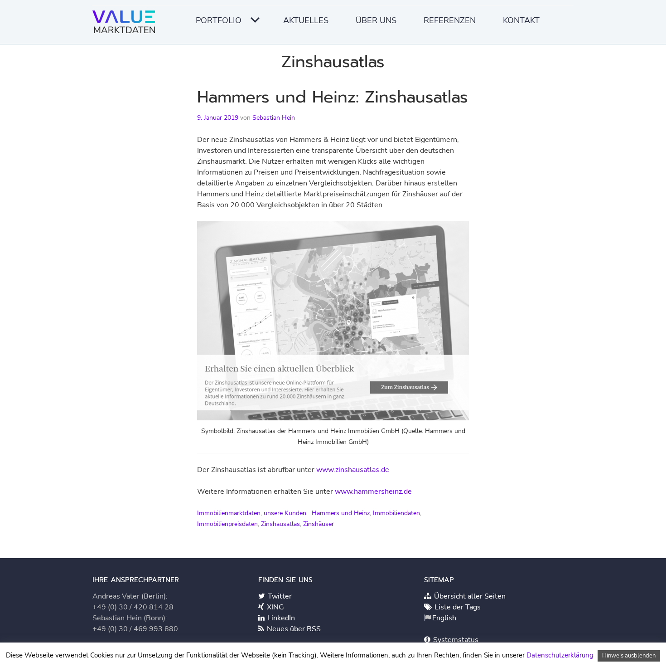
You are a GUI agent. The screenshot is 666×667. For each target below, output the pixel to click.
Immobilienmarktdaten (229, 513)
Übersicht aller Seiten (469, 596)
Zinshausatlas (280, 524)
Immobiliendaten (396, 513)
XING (274, 607)
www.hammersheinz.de (373, 492)
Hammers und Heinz (341, 513)
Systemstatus (454, 640)
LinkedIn (280, 618)
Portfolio (218, 20)
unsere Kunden (285, 513)
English (444, 618)
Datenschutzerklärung (560, 655)
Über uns (376, 20)
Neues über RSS (293, 629)
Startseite (126, 24)
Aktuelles (305, 20)
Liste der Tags (457, 607)
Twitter (279, 596)
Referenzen (450, 20)
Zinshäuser (318, 524)
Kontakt (521, 20)
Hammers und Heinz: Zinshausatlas (332, 97)
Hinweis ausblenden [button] (629, 656)
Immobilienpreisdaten (227, 524)
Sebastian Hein (273, 117)
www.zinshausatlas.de (352, 470)
